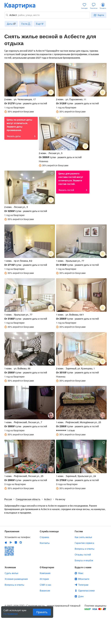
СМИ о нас (45, 584)
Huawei (15, 542)
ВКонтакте (83, 579)
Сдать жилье (11, 573)
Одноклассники (86, 590)
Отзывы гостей (83, 554)
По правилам (10, 612)
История (44, 579)
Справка (44, 537)
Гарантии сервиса (84, 543)
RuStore (20, 542)
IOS (6, 542)
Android (11, 542)
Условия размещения (16, 579)
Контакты (45, 543)
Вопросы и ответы (84, 548)
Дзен (81, 596)
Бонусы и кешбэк (84, 560)
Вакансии (45, 590)
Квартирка (22, 6)
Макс (81, 573)
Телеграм (83, 584)
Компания (45, 573)
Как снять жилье (83, 537)
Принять (41, 612)
